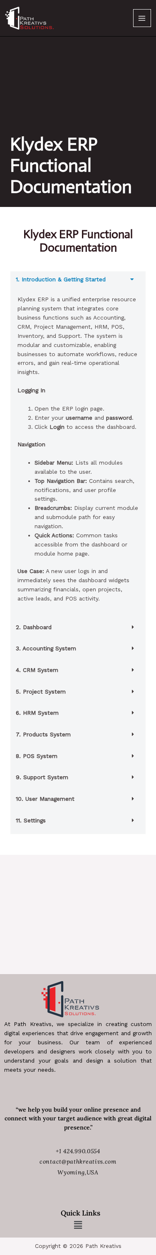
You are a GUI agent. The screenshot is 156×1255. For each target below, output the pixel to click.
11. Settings (31, 820)
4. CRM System (37, 670)
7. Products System (43, 734)
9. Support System (42, 777)
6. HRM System (37, 712)
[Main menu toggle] (142, 18)
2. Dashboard (34, 627)
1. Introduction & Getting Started (61, 279)
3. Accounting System (46, 648)
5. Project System (41, 691)
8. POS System (36, 756)
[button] (78, 282)
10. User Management (45, 798)
